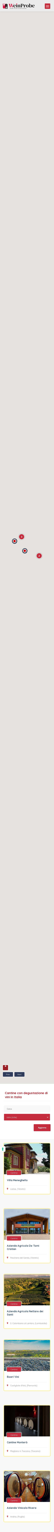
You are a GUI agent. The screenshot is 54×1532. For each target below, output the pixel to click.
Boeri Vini (13, 1376)
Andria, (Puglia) (17, 1516)
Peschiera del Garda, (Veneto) (24, 1258)
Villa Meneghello (17, 1180)
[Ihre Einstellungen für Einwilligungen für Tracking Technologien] (2, 1149)
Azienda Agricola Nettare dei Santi (25, 1313)
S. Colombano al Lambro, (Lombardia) (28, 1323)
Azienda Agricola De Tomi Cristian (23, 1247)
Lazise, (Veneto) (17, 1189)
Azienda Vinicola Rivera (21, 1508)
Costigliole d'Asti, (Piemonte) (23, 1385)
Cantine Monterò (17, 1442)
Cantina (14, 1173)
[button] (14, 542)
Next (19, 1074)
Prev (8, 1074)
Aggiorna (42, 1128)
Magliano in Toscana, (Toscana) (25, 1451)
